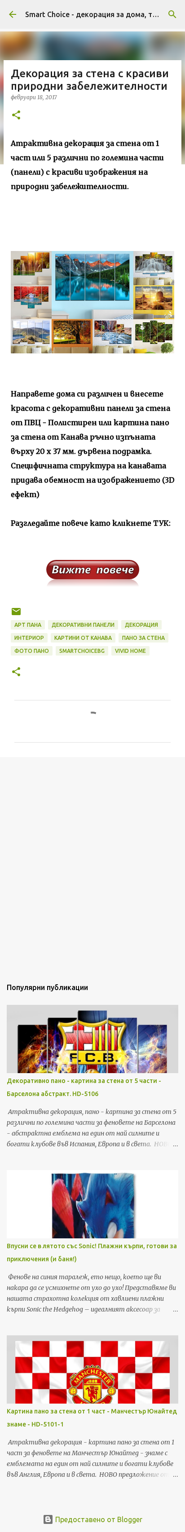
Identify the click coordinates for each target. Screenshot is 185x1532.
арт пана (27, 625)
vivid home (130, 651)
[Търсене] (172, 14)
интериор (29, 638)
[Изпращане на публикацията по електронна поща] (16, 615)
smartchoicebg (82, 651)
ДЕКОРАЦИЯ (141, 625)
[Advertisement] (92, 862)
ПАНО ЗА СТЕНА (143, 638)
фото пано (31, 651)
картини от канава (83, 638)
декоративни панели (83, 625)
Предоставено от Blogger (97, 1519)
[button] (16, 116)
